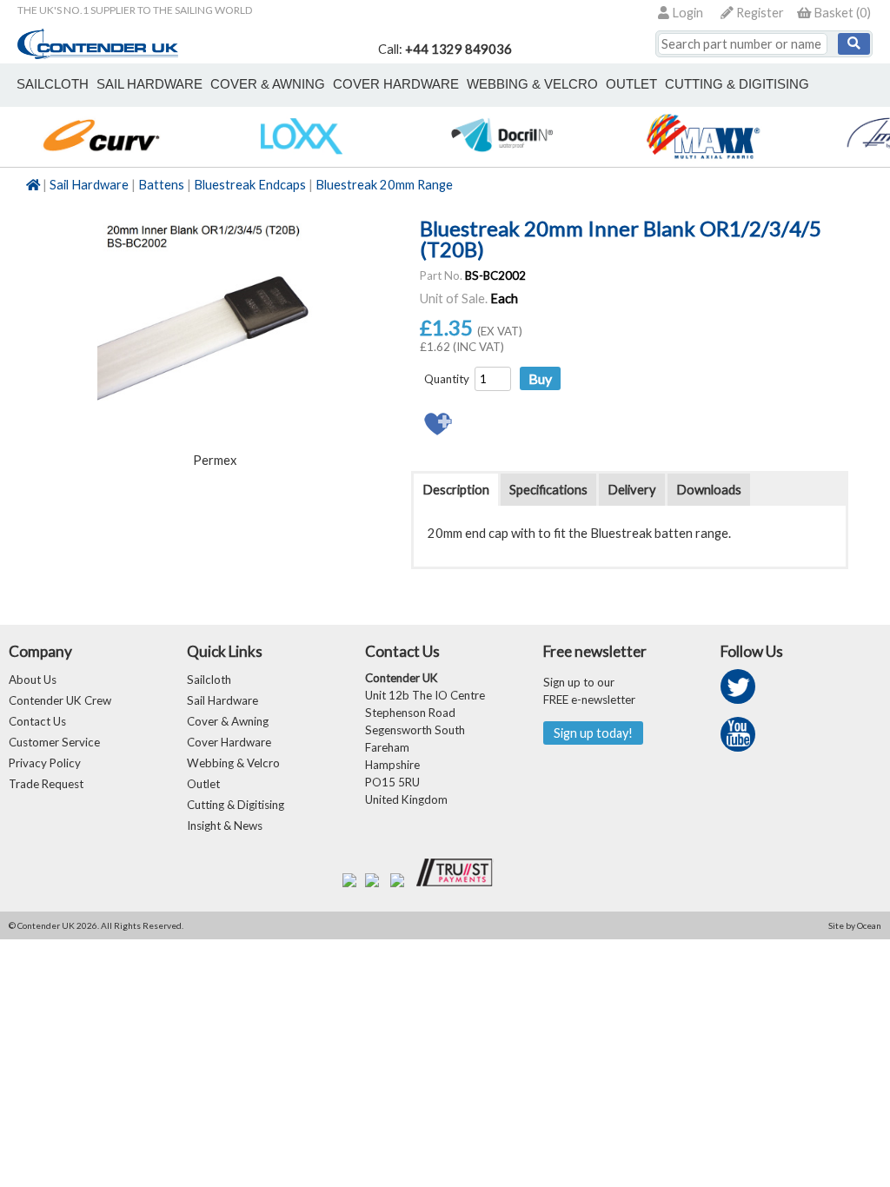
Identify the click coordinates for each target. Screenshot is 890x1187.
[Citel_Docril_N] (501, 157)
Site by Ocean (854, 925)
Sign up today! (593, 733)
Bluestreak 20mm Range (384, 184)
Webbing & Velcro (233, 763)
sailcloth (53, 84)
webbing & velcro (532, 84)
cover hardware (396, 84)
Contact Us (37, 721)
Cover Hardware (229, 742)
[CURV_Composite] (100, 157)
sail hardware (149, 84)
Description (455, 489)
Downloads (708, 489)
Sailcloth (209, 679)
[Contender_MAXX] (702, 157)
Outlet (203, 784)
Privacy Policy (45, 763)
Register (759, 12)
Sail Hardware (89, 184)
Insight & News (224, 825)
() (842, 12)
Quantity (446, 379)
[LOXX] (301, 157)
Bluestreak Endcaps (250, 184)
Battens (161, 184)
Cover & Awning (228, 721)
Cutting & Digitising (737, 84)
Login (686, 12)
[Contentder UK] (97, 54)
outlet (631, 84)
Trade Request (46, 784)
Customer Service (54, 742)
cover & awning (267, 84)
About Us (32, 679)
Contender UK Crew (60, 700)
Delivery (632, 489)
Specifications (548, 489)
